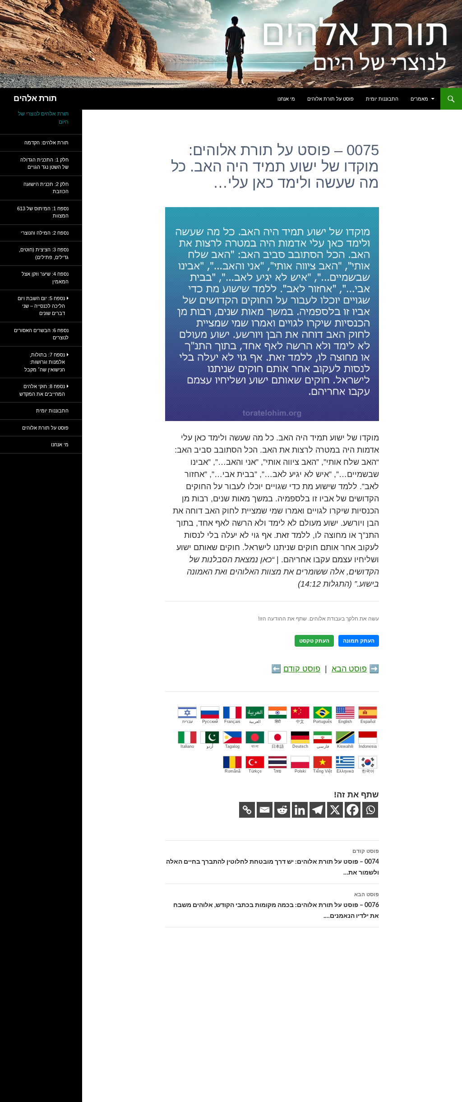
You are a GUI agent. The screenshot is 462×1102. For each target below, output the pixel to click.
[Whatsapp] (370, 810)
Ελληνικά (345, 771)
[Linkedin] (300, 810)
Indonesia (368, 746)
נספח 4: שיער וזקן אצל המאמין (45, 277)
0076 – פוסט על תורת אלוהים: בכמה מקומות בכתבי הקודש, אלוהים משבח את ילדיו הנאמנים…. (276, 905)
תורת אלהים (35, 99)
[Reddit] (282, 810)
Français (232, 721)
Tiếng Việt (322, 771)
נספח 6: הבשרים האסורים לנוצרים (41, 334)
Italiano (187, 746)
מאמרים (419, 99)
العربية (255, 721)
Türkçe (255, 771)
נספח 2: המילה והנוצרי (45, 233)
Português (322, 721)
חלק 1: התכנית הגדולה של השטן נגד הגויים (44, 163)
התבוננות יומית (382, 99)
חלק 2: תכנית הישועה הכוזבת (46, 187)
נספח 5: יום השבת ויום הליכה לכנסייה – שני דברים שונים (41, 306)
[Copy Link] (247, 810)
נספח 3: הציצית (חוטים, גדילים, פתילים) (44, 253)
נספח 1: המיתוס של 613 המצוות (43, 212)
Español (367, 721)
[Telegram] (317, 810)
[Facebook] (352, 810)
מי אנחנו (286, 99)
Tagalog (232, 746)
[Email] (265, 810)
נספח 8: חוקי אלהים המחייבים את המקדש (42, 390)
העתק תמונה (358, 641)
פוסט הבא (349, 668)
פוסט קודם (301, 668)
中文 (300, 721)
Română (232, 771)
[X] (335, 810)
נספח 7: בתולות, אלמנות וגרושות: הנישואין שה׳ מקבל (44, 362)
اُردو (210, 746)
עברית (187, 721)
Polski (300, 771)
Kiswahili (345, 746)
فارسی (323, 746)
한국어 (368, 771)
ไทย (277, 771)
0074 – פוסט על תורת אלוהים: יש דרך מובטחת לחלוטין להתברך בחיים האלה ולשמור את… (272, 862)
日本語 (278, 746)
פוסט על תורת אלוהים (330, 99)
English (345, 721)
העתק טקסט (314, 641)
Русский (210, 721)
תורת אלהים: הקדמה (46, 142)
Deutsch (300, 746)
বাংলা (255, 746)
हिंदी (278, 721)
